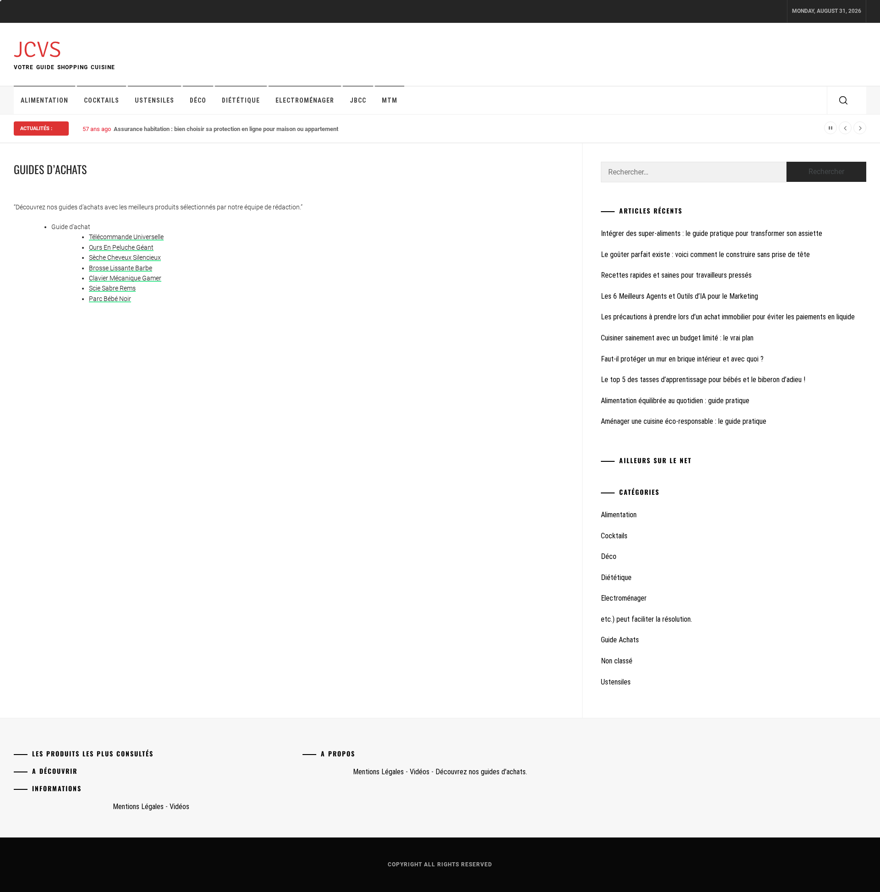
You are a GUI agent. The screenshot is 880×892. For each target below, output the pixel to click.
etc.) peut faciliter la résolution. (646, 619)
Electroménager (304, 100)
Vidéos (179, 806)
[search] (843, 100)
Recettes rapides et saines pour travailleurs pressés (676, 275)
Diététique (241, 100)
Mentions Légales (138, 806)
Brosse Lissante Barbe (120, 268)
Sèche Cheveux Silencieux (125, 257)
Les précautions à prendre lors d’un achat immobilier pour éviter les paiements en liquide (728, 316)
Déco (198, 100)
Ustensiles (154, 100)
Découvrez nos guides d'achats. (481, 771)
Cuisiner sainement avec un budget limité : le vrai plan (677, 338)
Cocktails (101, 100)
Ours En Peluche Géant (121, 247)
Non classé (616, 661)
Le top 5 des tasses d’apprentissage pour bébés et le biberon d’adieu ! (703, 379)
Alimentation (44, 100)
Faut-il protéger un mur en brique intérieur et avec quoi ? (682, 359)
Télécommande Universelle (126, 237)
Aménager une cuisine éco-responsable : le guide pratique (683, 421)
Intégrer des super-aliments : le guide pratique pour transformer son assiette (711, 233)
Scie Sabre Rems (112, 288)
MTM (389, 100)
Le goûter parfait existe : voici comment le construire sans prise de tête (705, 254)
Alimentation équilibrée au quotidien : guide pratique (675, 400)
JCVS (37, 49)
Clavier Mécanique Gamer (125, 278)
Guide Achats (620, 639)
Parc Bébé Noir (110, 298)
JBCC (358, 100)
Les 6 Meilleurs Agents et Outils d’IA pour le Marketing (679, 296)
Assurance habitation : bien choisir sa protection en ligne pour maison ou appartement (226, 129)
